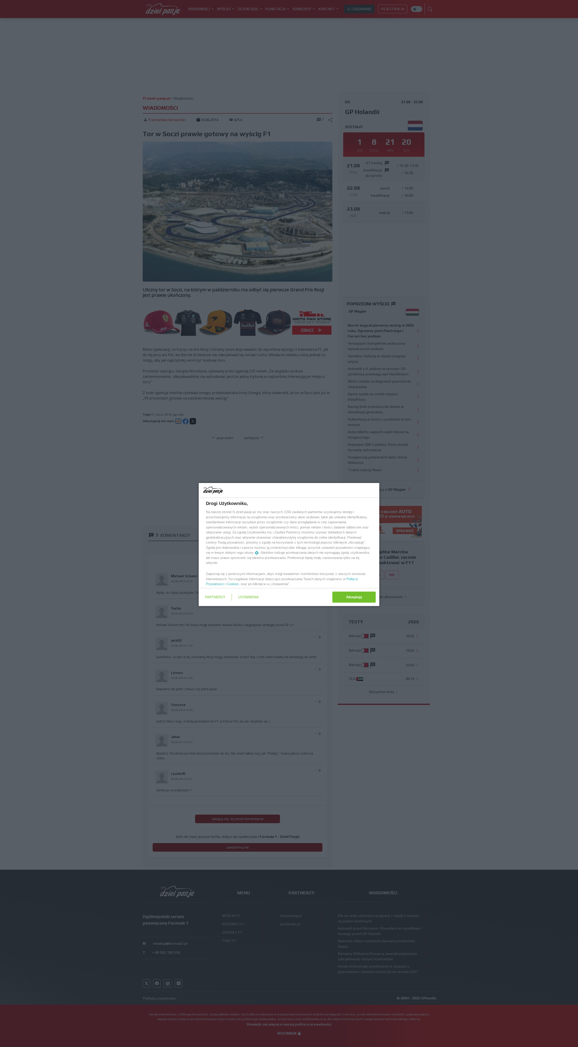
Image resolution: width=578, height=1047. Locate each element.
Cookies (233, 584)
